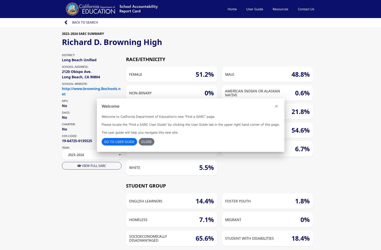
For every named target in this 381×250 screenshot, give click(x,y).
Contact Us (306, 9)
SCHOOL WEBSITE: (75, 84)
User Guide (254, 9)
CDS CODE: (69, 136)
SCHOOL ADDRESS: (75, 67)
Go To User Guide (119, 142)
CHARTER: (68, 124)
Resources (280, 9)
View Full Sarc (93, 166)
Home (232, 9)
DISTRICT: (68, 55)
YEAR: (66, 147)
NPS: (65, 101)
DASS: (66, 112)
